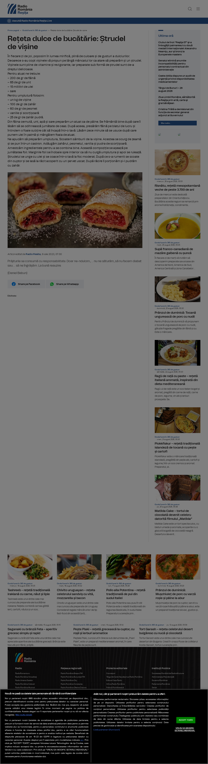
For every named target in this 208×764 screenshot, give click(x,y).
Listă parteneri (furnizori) (106, 730)
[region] (104, 726)
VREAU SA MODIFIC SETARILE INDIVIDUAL (185, 729)
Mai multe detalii (24, 715)
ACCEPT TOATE (186, 720)
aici (81, 740)
